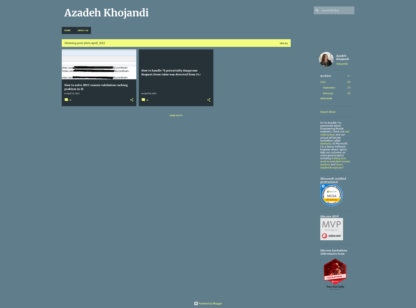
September (329, 87)
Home (67, 30)
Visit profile (342, 64)
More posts (176, 115)
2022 (323, 82)
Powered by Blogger (210, 303)
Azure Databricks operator (331, 166)
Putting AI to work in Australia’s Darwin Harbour (335, 161)
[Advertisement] (303, 98)
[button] (132, 100)
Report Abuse (328, 111)
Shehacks (325, 143)
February (328, 93)
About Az (83, 30)
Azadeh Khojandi (106, 12)
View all (284, 43)
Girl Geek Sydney (334, 133)
